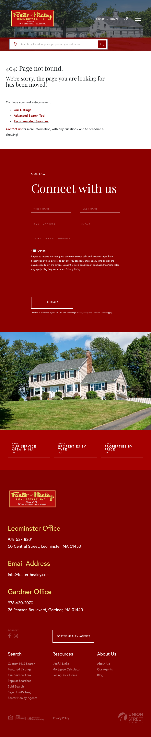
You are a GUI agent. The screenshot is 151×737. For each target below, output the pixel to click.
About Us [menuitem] (103, 664)
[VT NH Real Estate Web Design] (130, 717)
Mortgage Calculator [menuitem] (66, 669)
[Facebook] (9, 636)
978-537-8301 (20, 539)
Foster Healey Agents (73, 636)
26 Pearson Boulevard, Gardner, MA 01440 (45, 609)
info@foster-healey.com (29, 574)
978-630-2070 (20, 602)
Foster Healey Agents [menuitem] (22, 698)
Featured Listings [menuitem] (19, 669)
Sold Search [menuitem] (16, 686)
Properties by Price (119, 448)
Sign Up (100, 19)
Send (52, 303)
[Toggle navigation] (138, 19)
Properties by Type (72, 448)
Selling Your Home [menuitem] (64, 675)
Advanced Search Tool (29, 116)
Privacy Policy (73, 269)
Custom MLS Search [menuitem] (21, 664)
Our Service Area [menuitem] (19, 675)
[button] (102, 44)
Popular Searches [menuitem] (19, 681)
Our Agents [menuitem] (105, 669)
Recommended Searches (31, 121)
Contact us (14, 129)
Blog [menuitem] (100, 675)
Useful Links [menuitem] (60, 664)
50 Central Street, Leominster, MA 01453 (44, 546)
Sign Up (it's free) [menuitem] (19, 692)
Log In (114, 19)
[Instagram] (16, 636)
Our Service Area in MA (24, 448)
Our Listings (22, 110)
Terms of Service (100, 312)
